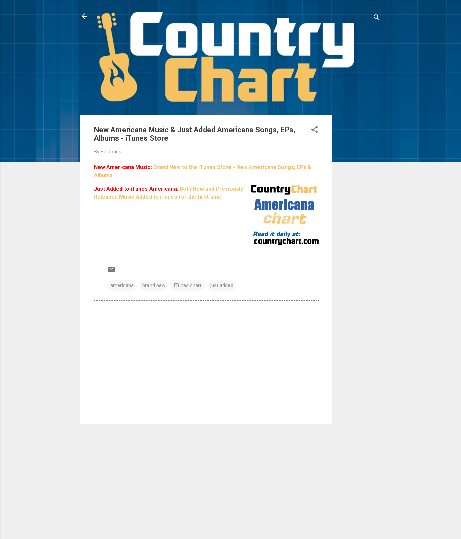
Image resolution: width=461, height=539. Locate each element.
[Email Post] (111, 272)
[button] (314, 130)
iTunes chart (187, 285)
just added (221, 285)
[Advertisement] (359, 216)
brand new (153, 285)
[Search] (377, 18)
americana (122, 285)
